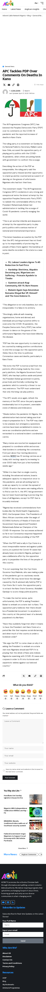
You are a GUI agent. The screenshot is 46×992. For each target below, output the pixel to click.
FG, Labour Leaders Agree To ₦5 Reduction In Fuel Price (22, 264)
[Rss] (13, 902)
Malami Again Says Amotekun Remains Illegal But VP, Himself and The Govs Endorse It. (22, 293)
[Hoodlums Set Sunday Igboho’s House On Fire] (35, 799)
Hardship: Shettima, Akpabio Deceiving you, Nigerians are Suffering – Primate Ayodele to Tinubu (21, 274)
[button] (31, 3)
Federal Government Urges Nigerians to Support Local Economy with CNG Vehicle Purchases (15, 837)
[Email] (9, 85)
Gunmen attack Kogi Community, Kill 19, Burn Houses (21, 284)
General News (9, 66)
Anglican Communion (29, 854)
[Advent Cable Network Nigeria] (8, 3)
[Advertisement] (23, 41)
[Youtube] (3, 902)
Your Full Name (9, 921)
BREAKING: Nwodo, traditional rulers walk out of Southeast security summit (16, 823)
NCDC (13, 456)
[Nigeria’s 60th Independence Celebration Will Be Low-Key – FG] (35, 812)
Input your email (10, 930)
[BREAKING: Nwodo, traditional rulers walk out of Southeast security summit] (35, 825)
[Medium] (8, 902)
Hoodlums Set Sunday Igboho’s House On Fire (13, 796)
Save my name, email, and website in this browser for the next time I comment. (24, 770)
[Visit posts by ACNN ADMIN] (5, 92)
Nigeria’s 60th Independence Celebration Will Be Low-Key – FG (15, 810)
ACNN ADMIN (15, 91)
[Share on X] (4, 85)
